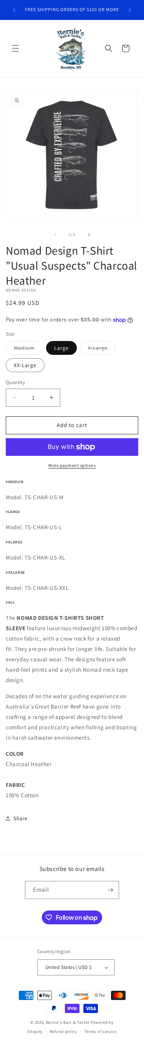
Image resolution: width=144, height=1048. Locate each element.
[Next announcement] (129, 10)
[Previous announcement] (14, 10)
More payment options (72, 465)
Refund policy (63, 1031)
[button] (15, 48)
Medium (28, 349)
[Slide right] (89, 234)
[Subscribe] (110, 890)
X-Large (102, 349)
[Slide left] (55, 234)
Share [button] (20, 818)
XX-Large (25, 365)
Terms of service (100, 1031)
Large (61, 347)
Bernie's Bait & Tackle (67, 1022)
